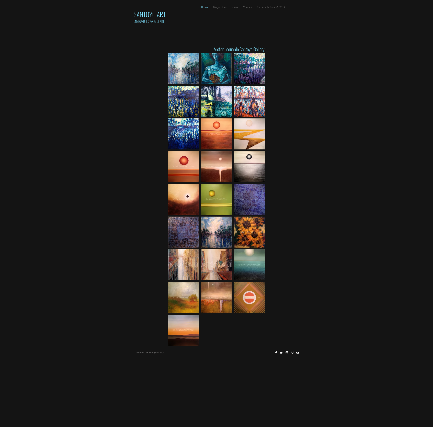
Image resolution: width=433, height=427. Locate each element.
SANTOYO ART (150, 14)
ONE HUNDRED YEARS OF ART (149, 21)
